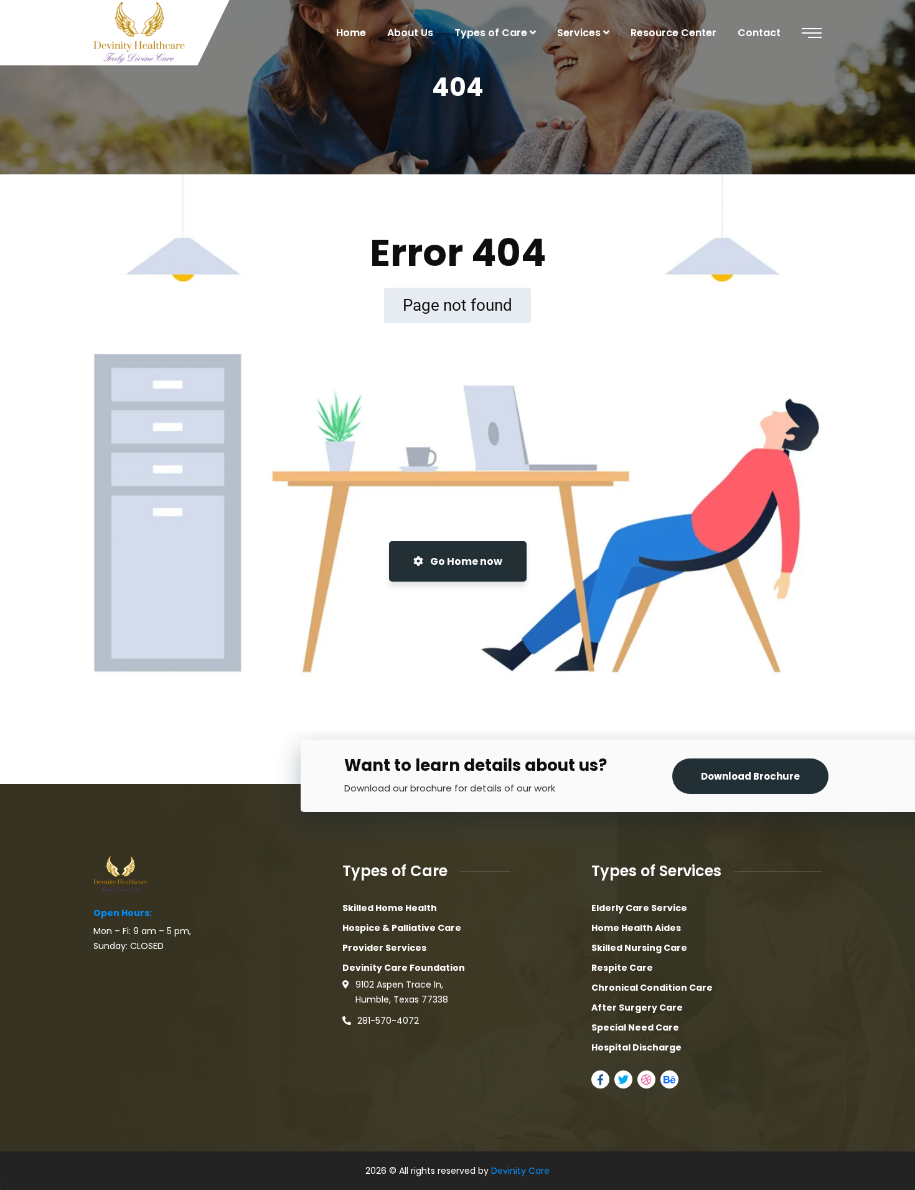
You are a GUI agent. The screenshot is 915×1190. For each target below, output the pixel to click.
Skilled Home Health (389, 908)
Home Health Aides (636, 928)
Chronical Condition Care (652, 987)
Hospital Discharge (636, 1047)
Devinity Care (520, 1170)
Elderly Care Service (639, 908)
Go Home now (465, 561)
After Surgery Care (637, 1007)
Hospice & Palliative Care (401, 928)
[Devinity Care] (139, 33)
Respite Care (622, 967)
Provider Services (384, 948)
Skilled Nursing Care (639, 948)
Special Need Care (635, 1027)
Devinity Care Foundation (403, 967)
